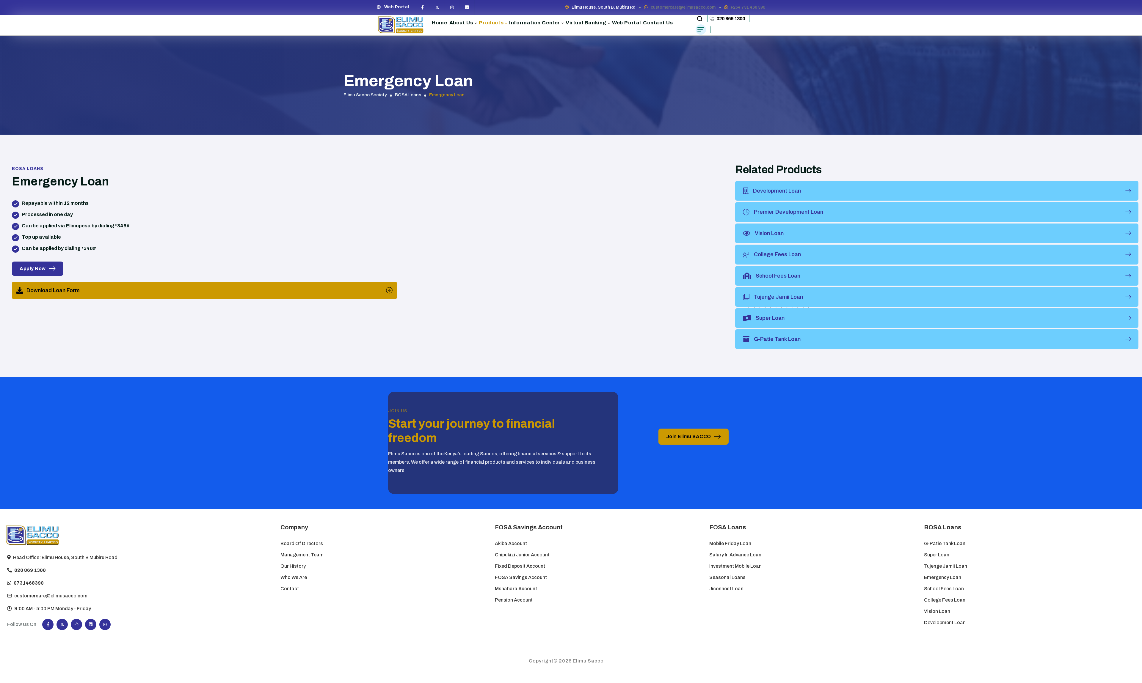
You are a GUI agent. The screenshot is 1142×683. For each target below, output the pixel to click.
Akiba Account (511, 543)
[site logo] (401, 25)
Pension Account (514, 599)
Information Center (534, 22)
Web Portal (396, 7)
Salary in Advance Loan (735, 554)
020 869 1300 (730, 18)
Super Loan (937, 554)
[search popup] (700, 19)
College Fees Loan (944, 599)
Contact (289, 588)
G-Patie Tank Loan (944, 543)
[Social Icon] (422, 7)
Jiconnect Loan (726, 588)
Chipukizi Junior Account (522, 554)
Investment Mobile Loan (735, 566)
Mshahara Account (516, 588)
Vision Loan (937, 611)
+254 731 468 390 (747, 7)
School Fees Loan (944, 588)
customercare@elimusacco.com (683, 7)
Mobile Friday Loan (730, 543)
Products (491, 22)
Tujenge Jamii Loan (945, 566)
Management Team (302, 554)
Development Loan (945, 622)
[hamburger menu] (701, 29)
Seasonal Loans (727, 577)
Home (439, 22)
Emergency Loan (942, 577)
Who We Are (293, 577)
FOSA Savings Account (521, 577)
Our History (293, 566)
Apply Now (33, 268)
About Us (461, 22)
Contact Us (658, 22)
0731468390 (29, 583)
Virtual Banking (586, 22)
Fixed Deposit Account (520, 566)
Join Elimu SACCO (688, 436)
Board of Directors (301, 543)
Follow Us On (21, 624)
